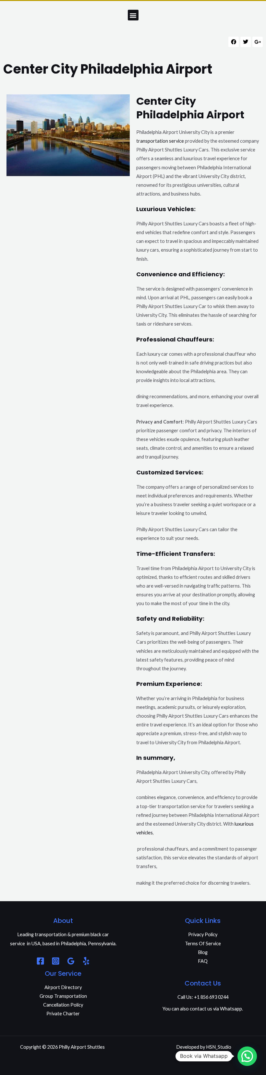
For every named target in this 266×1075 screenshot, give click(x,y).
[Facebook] (40, 961)
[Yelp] (86, 961)
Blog (203, 952)
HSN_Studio (218, 1047)
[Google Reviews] (71, 961)
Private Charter (63, 1013)
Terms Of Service (203, 943)
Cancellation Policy (63, 1005)
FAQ (203, 961)
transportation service (160, 141)
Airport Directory (63, 987)
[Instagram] (56, 961)
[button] (133, 15)
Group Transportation (63, 996)
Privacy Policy (202, 934)
